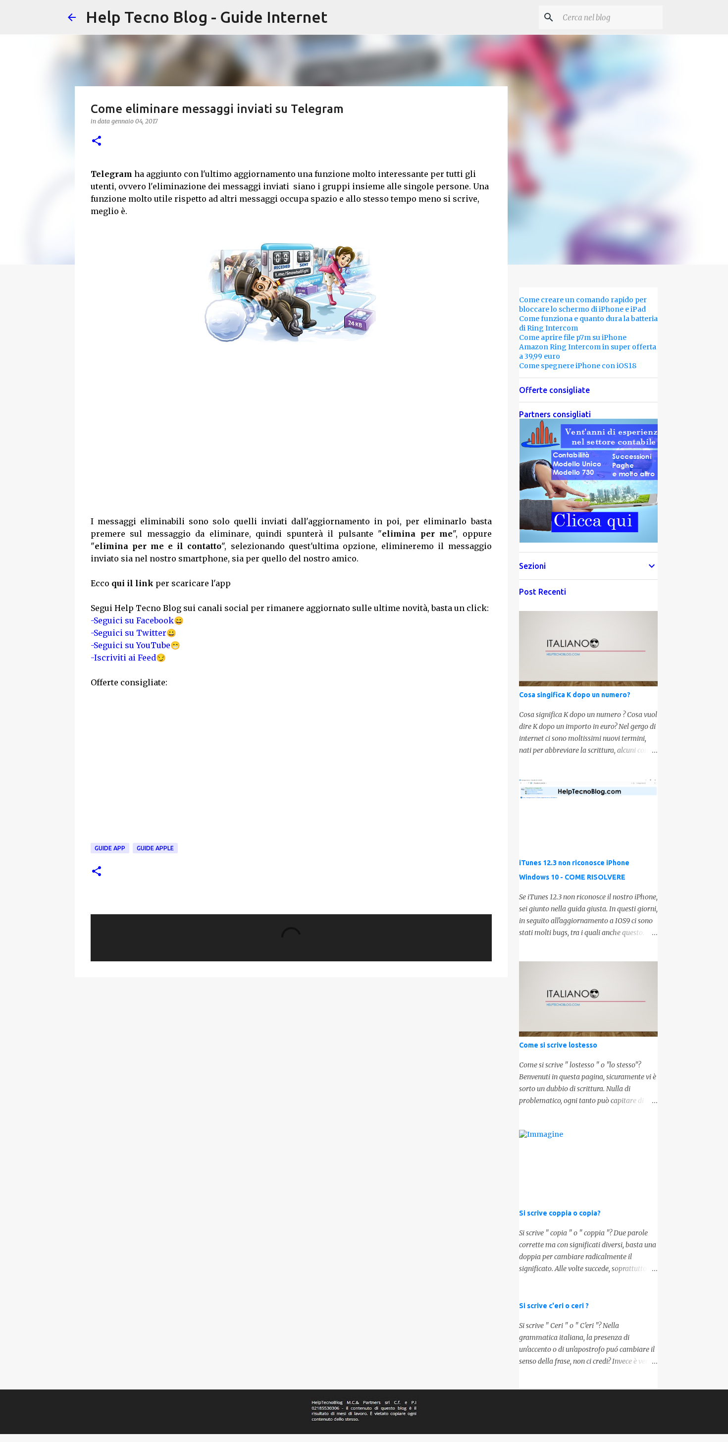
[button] (97, 141)
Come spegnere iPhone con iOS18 (577, 365)
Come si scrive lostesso (558, 1045)
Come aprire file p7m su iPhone (572, 337)
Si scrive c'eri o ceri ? (554, 1306)
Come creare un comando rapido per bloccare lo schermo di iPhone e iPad (583, 304)
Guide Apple (155, 848)
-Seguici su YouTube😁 (135, 645)
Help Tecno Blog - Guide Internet (206, 17)
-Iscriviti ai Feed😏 (128, 658)
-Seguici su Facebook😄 (137, 620)
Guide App (110, 848)
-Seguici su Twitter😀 (133, 633)
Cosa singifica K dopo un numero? (574, 695)
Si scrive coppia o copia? (560, 1213)
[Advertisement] (291, 442)
